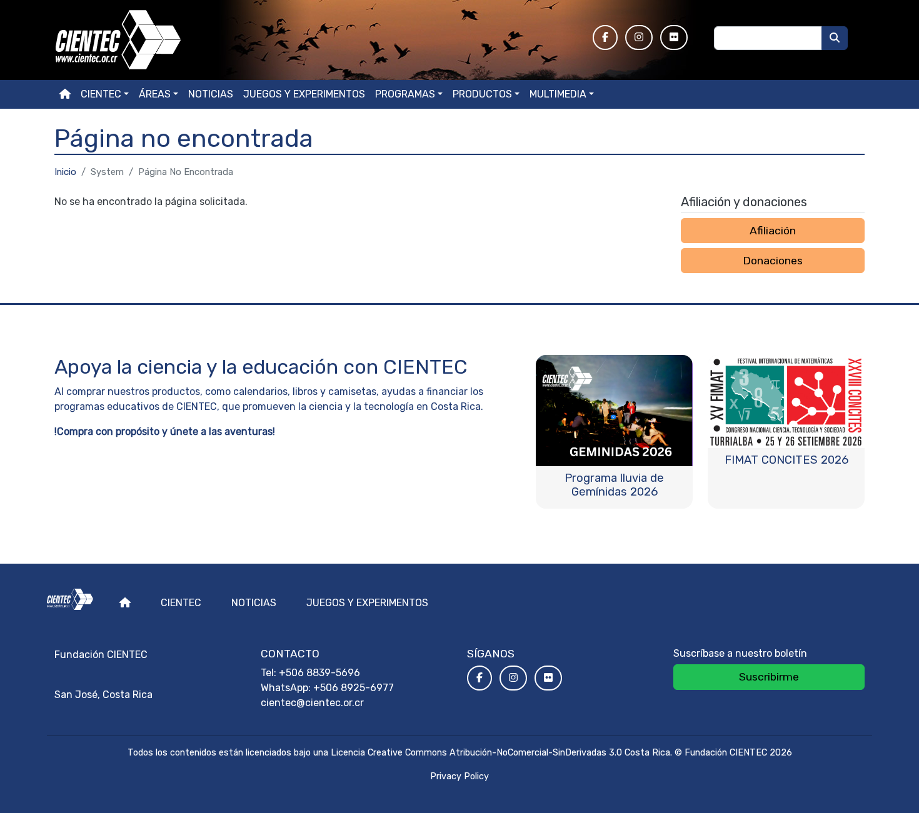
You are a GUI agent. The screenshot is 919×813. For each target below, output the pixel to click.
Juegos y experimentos (304, 94)
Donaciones (773, 260)
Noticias (210, 94)
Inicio (65, 171)
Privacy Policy (459, 776)
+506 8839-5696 (319, 673)
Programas (405, 94)
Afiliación (773, 230)
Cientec (181, 603)
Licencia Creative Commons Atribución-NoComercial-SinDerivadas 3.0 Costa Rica (500, 752)
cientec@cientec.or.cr (312, 703)
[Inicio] (316, 40)
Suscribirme (769, 677)
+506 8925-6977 (353, 688)
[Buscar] (834, 38)
